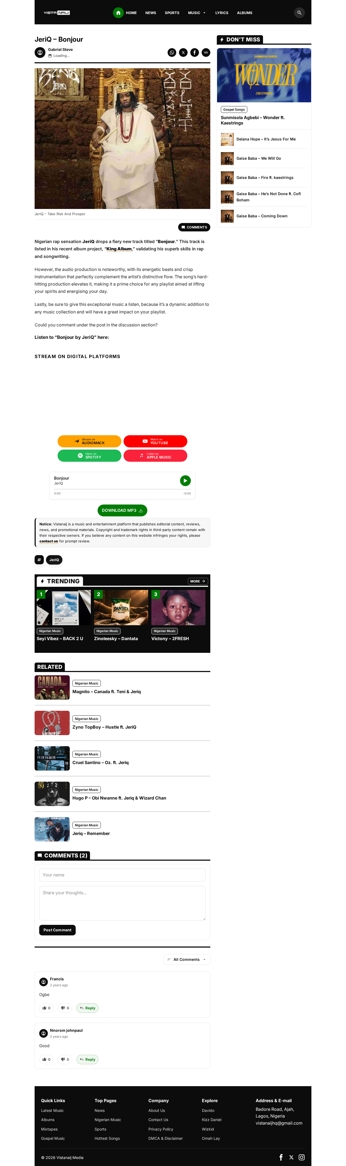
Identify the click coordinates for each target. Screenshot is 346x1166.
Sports (172, 13)
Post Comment (57, 930)
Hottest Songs (107, 1138)
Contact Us (158, 1119)
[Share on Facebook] (194, 52)
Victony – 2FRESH (170, 638)
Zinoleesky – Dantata (116, 638)
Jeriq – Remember (91, 833)
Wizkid (208, 1129)
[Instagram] (301, 1157)
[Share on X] (183, 52)
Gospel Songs (234, 109)
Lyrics (221, 13)
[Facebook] (281, 1157)
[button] (122, 510)
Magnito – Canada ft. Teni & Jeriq (106, 691)
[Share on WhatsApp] (172, 52)
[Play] (185, 480)
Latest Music (52, 1110)
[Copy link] (206, 52)
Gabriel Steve (60, 49)
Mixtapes (49, 1129)
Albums (244, 13)
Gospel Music (53, 1138)
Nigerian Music (50, 631)
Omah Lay (211, 1138)
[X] (291, 1157)
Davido (208, 1110)
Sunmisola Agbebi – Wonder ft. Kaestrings (253, 120)
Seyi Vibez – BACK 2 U (60, 638)
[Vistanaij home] (57, 12)
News (150, 13)
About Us (156, 1110)
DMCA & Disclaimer (165, 1138)
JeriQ (54, 560)
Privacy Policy (160, 1129)
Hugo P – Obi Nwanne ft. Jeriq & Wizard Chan (119, 798)
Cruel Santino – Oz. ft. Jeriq (100, 762)
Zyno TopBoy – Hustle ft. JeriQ (104, 727)
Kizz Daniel (211, 1119)
